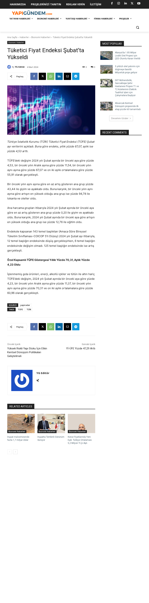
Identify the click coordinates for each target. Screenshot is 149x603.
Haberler (24, 37)
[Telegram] (75, 76)
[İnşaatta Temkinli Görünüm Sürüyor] (51, 423)
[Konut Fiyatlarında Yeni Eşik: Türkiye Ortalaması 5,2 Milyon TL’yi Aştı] (81, 423)
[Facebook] (112, 3)
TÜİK (29, 309)
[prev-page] (9, 451)
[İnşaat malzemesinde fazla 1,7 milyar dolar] (21, 423)
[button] (137, 27)
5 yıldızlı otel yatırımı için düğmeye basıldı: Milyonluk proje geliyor (127, 69)
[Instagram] (119, 3)
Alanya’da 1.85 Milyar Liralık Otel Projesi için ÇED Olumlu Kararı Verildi (127, 55)
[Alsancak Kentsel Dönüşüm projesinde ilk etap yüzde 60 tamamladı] (106, 106)
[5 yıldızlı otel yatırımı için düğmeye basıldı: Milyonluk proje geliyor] (106, 69)
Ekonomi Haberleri (41, 37)
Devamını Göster (119, 118)
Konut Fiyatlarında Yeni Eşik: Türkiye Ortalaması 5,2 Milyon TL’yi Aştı (80, 440)
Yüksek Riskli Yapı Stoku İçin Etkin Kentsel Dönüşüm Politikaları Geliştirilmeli (27, 352)
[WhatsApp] (50, 76)
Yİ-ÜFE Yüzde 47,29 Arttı (80, 348)
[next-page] (15, 451)
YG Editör (20, 66)
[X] (132, 3)
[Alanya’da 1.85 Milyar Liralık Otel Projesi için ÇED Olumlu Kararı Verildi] (106, 55)
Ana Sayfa (12, 37)
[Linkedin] (125, 3)
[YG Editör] (9, 67)
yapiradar (25, 305)
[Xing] (37, 379)
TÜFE (20, 309)
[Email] (67, 76)
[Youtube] (139, 3)
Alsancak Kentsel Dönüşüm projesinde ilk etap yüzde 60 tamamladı (128, 106)
